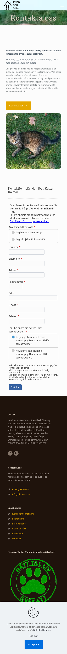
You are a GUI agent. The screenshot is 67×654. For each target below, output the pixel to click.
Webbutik (16, 538)
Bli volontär (17, 533)
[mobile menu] (62, 5)
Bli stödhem (18, 518)
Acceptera (33, 644)
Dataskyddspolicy (42, 630)
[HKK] (13, 5)
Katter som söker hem (23, 513)
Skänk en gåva (19, 528)
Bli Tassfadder (19, 523)
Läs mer (33, 636)
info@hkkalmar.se (21, 494)
